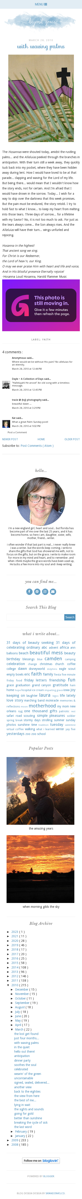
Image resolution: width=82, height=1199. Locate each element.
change (32, 664)
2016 (15, 958)
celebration (16, 664)
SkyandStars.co (55, 1193)
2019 (15, 945)
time (34, 724)
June (18, 1016)
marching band (34, 700)
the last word (23, 1127)
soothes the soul (25, 1065)
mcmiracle (52, 700)
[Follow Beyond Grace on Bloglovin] (41, 1162)
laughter (32, 695)
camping (70, 659)
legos (55, 696)
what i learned (45, 729)
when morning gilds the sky (41, 906)
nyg (20, 711)
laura (45, 695)
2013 (15, 972)
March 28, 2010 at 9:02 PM (26, 426)
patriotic (64, 711)
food (19, 680)
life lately (67, 695)
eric (27, 674)
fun (71, 680)
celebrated (21, 1069)
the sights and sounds (29, 1109)
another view (22, 1087)
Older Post (72, 439)
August (20, 1007)
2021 (15, 936)
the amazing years (41, 828)
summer (59, 720)
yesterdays (15, 733)
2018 (15, 949)
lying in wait (22, 1105)
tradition (43, 725)
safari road (14, 715)
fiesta (57, 674)
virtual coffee (15, 729)
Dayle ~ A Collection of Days (28, 379)
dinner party (22, 1060)
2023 (15, 932)
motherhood (42, 706)
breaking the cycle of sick (31, 1122)
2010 (15, 985)
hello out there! (24, 1051)
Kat (14, 418)
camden (53, 658)
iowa (66, 690)
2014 (15, 967)
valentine (70, 725)
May (18, 1020)
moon (24, 706)
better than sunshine (28, 1118)
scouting (29, 715)
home (10, 690)
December (22, 989)
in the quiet (22, 1047)
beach (23, 653)
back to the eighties (27, 1091)
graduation (23, 685)
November (22, 994)
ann (72, 647)
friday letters (35, 680)
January (20, 1136)
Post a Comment (17, 432)
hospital (26, 690)
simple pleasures (51, 715)
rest (73, 711)
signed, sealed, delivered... (31, 1082)
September (22, 1003)
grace (10, 685)
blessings (29, 659)
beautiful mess (46, 652)
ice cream (38, 690)
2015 (15, 963)
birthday (13, 659)
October (21, 998)
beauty (69, 653)
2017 (15, 954)
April (18, 1025)
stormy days (32, 720)
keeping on (16, 695)
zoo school (38, 734)
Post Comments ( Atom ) (37, 445)
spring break (15, 720)
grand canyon (41, 685)
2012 (15, 976)
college (11, 669)
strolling (47, 720)
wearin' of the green (27, 1074)
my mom (63, 706)
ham (72, 685)
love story (15, 700)
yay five (70, 729)
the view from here (26, 1096)
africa (64, 647)
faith (46, 339)
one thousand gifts (40, 711)
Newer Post (10, 439)
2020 (15, 941)
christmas (46, 664)
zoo (27, 734)
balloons (12, 653)
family (48, 674)
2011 (15, 980)
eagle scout (67, 669)
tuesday (56, 724)
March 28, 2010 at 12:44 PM (27, 368)
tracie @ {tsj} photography (27, 400)
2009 (15, 1140)
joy (72, 690)
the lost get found (26, 1034)
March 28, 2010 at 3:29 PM (26, 408)
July (18, 1012)
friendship (57, 680)
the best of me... (25, 1100)
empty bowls (15, 674)
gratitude (60, 685)
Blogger (48, 1176)
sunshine (24, 724)
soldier (71, 715)
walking (30, 729)
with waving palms (26, 1043)
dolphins (52, 669)
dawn (22, 668)
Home (41, 439)
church (59, 664)
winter (60, 729)
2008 (15, 1144)
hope (18, 690)
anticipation (22, 1056)
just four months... (26, 1038)
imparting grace (54, 690)
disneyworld (37, 669)
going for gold (23, 1113)
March (19, 1029)
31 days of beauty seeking (30, 642)
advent (53, 647)
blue (39, 659)
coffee (71, 664)
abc (44, 647)
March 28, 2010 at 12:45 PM (27, 389)
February (21, 1131)
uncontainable (23, 1078)
